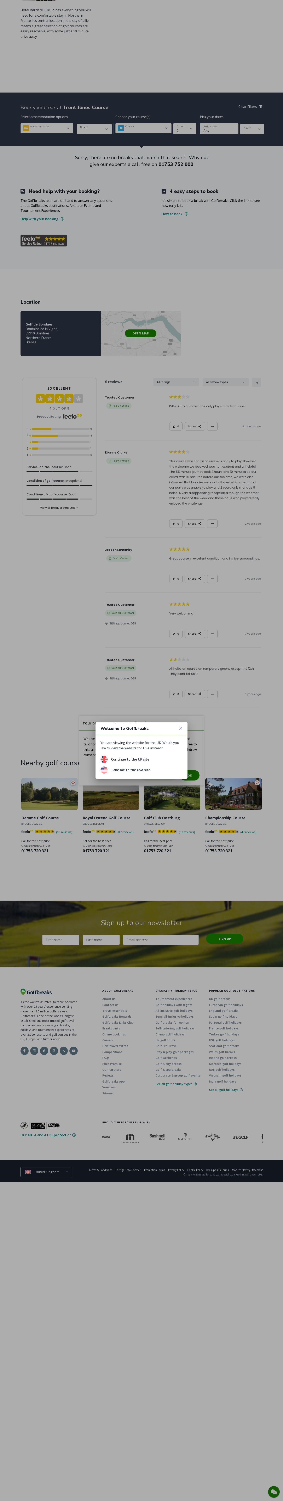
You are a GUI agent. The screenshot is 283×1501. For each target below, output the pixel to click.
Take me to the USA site (130, 770)
